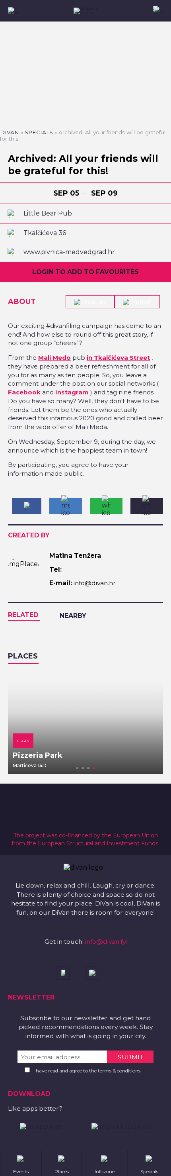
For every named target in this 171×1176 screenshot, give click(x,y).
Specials (39, 132)
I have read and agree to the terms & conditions (86, 1071)
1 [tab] (77, 768)
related (23, 615)
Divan (9, 132)
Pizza (23, 741)
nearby (73, 615)
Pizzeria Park (37, 755)
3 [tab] (88, 768)
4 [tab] (94, 768)
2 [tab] (83, 768)
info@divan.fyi (106, 941)
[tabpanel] (85, 723)
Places (23, 656)
